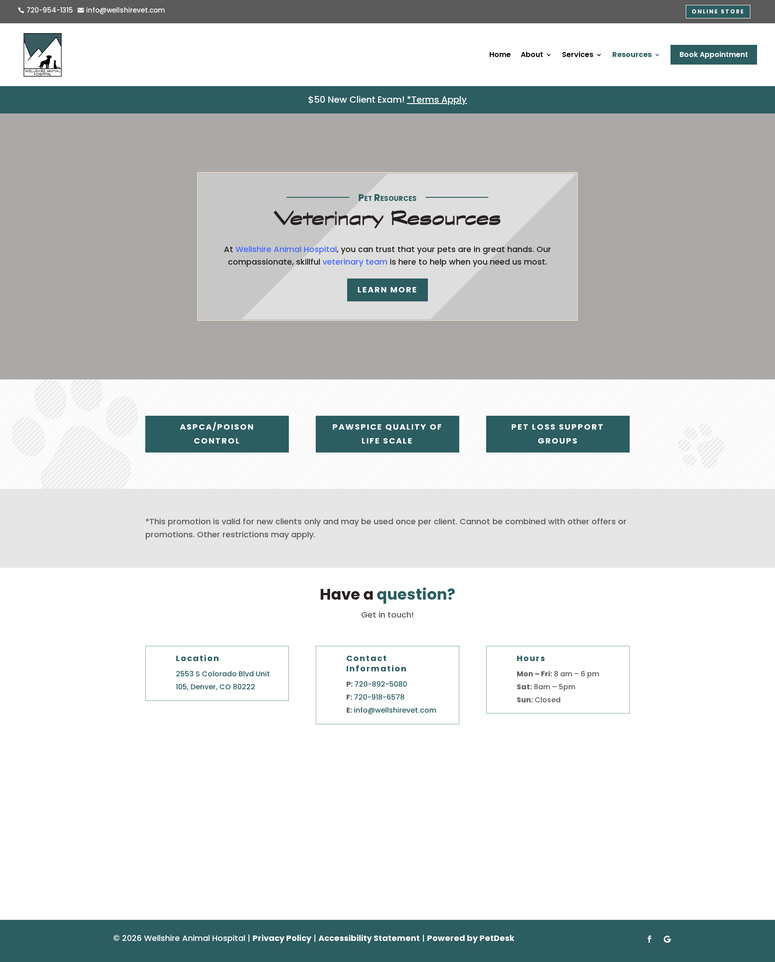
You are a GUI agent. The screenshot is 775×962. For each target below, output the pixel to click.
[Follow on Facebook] (649, 939)
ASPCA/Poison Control (217, 433)
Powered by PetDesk (470, 938)
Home (500, 54)
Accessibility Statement (369, 938)
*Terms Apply (437, 99)
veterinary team (355, 261)
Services (577, 54)
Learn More (387, 289)
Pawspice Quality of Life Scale (387, 433)
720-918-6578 (379, 697)
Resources (632, 54)
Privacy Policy (282, 938)
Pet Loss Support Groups (557, 433)
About (532, 54)
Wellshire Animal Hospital (286, 249)
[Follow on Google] (667, 939)
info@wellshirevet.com (395, 710)
